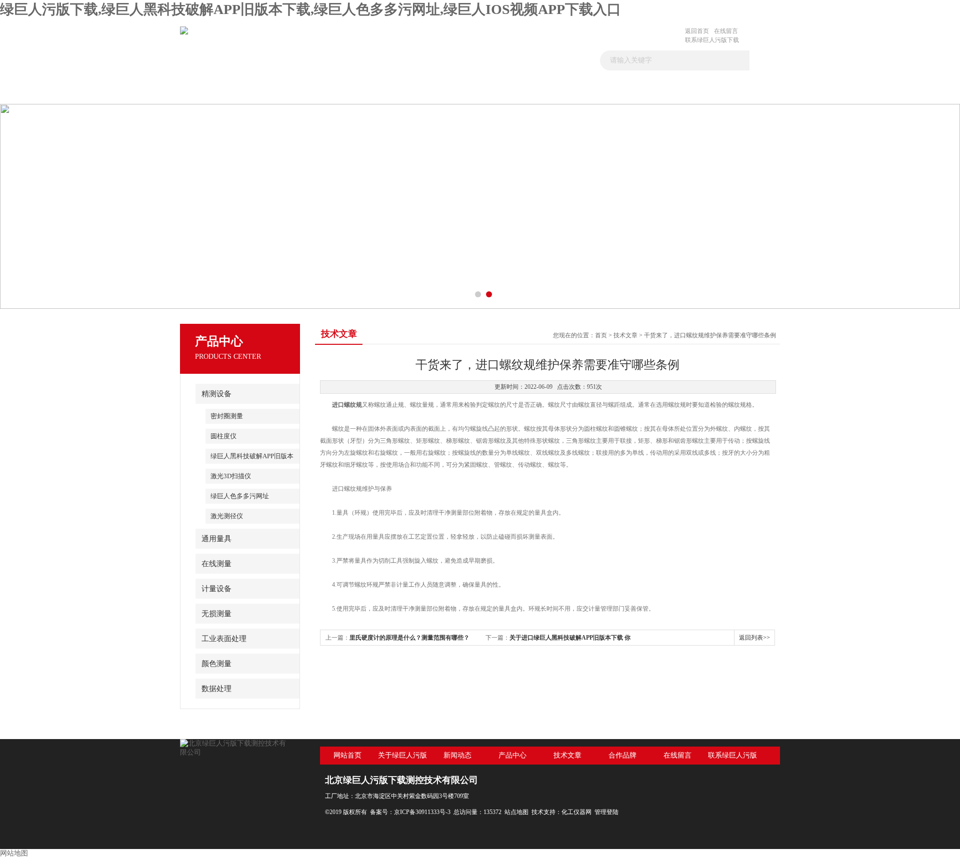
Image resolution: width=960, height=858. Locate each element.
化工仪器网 (577, 812)
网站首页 (348, 755)
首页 (216, 91)
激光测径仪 (226, 516)
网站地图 (14, 853)
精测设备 (217, 394)
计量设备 (217, 589)
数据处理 (217, 689)
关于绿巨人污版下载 (287, 91)
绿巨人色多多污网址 (239, 496)
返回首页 (697, 30)
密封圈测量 (226, 416)
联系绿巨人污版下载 (712, 39)
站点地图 (516, 812)
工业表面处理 (224, 639)
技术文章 (502, 91)
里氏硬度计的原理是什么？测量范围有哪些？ (410, 637)
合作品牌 (573, 91)
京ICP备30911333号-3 (422, 812)
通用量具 (217, 539)
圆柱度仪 (223, 436)
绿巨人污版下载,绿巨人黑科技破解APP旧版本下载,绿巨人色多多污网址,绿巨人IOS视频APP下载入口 (310, 9)
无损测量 (217, 614)
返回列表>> (754, 637)
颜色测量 (217, 664)
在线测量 (217, 564)
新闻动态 (359, 91)
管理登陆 (606, 812)
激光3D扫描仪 (230, 476)
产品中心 (431, 91)
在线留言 (726, 30)
